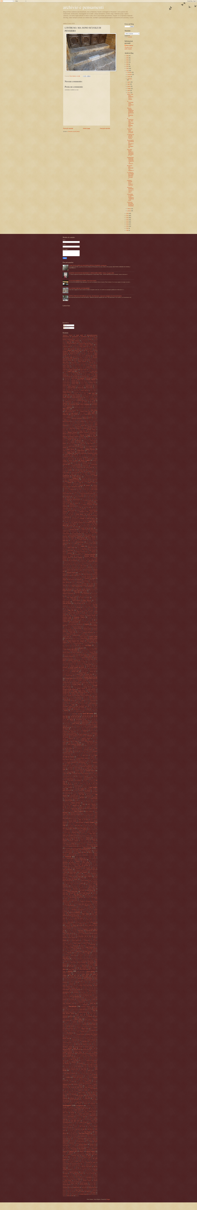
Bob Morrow (82, 438)
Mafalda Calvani (77, 804)
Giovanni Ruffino (80, 674)
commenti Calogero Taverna (82, 510)
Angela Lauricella (71, 368)
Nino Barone (85, 894)
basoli (72, 424)
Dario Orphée (79, 540)
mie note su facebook (76, 848)
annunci (90, 376)
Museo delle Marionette (68, 880)
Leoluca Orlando (87, 769)
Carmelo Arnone (93, 464)
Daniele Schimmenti (92, 539)
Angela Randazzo (87, 368)
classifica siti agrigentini (87, 504)
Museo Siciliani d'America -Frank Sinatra (71, 883)
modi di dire (83, 859)
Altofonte (71, 364)
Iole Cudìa (91, 740)
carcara (68, 463)
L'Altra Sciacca (93, 752)
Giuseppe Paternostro (91, 689)
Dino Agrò (86, 550)
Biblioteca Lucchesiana (83, 433)
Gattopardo (68, 645)
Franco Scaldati (65, 632)
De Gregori (93, 540)
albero (85, 353)
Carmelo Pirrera (80, 467)
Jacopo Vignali (86, 747)
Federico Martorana (76, 600)
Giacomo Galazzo (66, 652)
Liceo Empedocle (87, 777)
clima (80, 507)
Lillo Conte (65, 780)
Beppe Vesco (72, 429)
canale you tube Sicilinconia (92, 456)
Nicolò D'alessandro (72, 891)
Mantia (68, 808)
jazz (63, 748)
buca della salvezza (80, 442)
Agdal (78, 349)
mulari (74, 875)
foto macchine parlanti (84, 622)
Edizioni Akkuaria (89, 568)
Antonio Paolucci (70, 389)
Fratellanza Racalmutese (88, 632)
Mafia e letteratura (92, 804)
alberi (81, 353)
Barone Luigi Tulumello (71, 422)
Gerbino (94, 646)
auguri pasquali (74, 413)
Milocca (90, 852)
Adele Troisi (90, 346)
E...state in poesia (82, 565)
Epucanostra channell (82, 585)
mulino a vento (65, 876)
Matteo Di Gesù (74, 835)
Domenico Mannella (90, 554)
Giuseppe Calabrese (92, 680)
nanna (76, 884)
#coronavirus (84, 336)
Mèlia (64, 839)
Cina (73, 497)
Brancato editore (86, 440)
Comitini (82, 508)
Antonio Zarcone (67, 392)
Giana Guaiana (83, 655)
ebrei (89, 565)
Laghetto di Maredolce (71, 762)
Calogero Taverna (71, 452)
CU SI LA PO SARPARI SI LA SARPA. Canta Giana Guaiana (82, 280)
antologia (73, 379)
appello (70, 393)
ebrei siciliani (94, 565)
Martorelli (85, 829)
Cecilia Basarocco (84, 484)
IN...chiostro (71, 731)
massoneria (83, 832)
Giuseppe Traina (94, 695)
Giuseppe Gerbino (75, 682)
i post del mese (87, 713)
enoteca (71, 581)
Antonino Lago (93, 383)
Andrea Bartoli (93, 365)
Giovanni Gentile (93, 670)
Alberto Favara (90, 354)
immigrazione (85, 730)
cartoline (64, 471)
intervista (94, 738)
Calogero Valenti (89, 452)
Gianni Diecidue (77, 657)
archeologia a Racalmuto (75, 394)
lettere (81, 772)
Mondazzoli (78, 862)
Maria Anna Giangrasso (76, 814)
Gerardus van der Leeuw (82, 646)
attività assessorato (69, 411)
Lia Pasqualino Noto (75, 773)
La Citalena (92, 756)
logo (84, 784)
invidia (78, 740)
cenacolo (64, 485)
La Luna (73, 758)
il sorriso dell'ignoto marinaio (72, 730)
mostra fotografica (83, 872)
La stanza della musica (67, 761)
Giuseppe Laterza (86, 684)
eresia (69, 586)
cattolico (75, 482)
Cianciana (95, 495)
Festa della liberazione (87, 604)
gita (96, 675)
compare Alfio (70, 513)
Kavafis (89, 751)
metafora (73, 843)
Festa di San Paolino (80, 606)
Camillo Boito (73, 454)
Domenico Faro (79, 556)
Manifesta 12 (81, 807)
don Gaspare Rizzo (93, 560)
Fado (64, 596)
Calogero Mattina (80, 449)
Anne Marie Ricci (76, 376)
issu (78, 742)
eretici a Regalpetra (76, 586)
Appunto (75, 393)
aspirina (86, 403)
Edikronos (94, 567)
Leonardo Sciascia (90, 770)
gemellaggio (88, 645)
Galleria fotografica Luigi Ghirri (74, 642)
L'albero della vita (86, 752)
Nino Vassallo (94, 897)
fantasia (88, 596)
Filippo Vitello (86, 611)
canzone (70, 460)
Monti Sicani (82, 869)
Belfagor (87, 425)
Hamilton (66, 710)
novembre (129, 74)
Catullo (80, 482)
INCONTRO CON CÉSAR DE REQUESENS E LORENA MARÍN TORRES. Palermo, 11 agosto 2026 (91, 273)
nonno (92, 898)
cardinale (79, 463)
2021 (127, 66)
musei (72, 877)
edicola (89, 567)
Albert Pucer (90, 353)
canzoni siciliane (81, 461)
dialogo (84, 547)
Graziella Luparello (92, 702)
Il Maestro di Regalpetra (85, 727)
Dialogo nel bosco (92, 547)
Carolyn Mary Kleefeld (87, 468)
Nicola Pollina (82, 890)
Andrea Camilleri (66, 367)
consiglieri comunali (77, 515)
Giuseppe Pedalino (67, 691)
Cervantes (71, 488)
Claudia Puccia (87, 506)
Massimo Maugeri (67, 832)
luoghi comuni (80, 800)
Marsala (68, 829)
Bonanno (64, 439)
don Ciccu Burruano (73, 560)
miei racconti (88, 851)
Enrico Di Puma (85, 581)
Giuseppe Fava (84, 681)
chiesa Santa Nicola (71, 495)
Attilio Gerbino (94, 410)
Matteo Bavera (92, 833)
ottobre (129, 76)
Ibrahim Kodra (65, 722)
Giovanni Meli (93, 671)
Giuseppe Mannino (67, 685)
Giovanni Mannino (84, 671)
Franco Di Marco (80, 631)
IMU (95, 730)
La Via (90, 761)
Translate (130, 37)
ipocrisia (95, 740)
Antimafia (88, 378)
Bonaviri (69, 439)
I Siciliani (72, 720)
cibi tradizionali (67, 496)
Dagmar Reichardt (80, 537)
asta (64, 407)
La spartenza (93, 759)
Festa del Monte (67, 603)
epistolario (74, 585)
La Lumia (68, 758)
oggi (68, 907)
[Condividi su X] (86, 76)
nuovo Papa (66, 904)
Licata (85, 776)
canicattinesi (90, 457)
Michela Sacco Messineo (72, 844)
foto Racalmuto (93, 622)
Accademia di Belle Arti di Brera (85, 343)
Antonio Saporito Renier (74, 390)
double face (76, 564)
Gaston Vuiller (93, 643)
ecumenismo (73, 567)
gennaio (129, 210)
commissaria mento (73, 511)
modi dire (71, 861)
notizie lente (81, 900)
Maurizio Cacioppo (72, 836)
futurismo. (69, 635)
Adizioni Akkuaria (67, 347)
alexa (75, 360)
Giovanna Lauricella (83, 668)
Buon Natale (90, 443)
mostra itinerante (93, 872)
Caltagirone (76, 453)
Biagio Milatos (89, 431)
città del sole (82, 503)
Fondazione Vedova (92, 617)
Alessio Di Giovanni (67, 360)
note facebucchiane (73, 900)
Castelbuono (92, 474)
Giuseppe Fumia (66, 682)
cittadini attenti (65, 504)
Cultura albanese (88, 535)
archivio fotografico (85, 396)
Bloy (77, 438)
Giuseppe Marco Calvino (77, 685)
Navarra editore (92, 886)
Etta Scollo (79, 589)
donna (96, 561)
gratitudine (82, 702)
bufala (94, 442)
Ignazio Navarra (75, 723)
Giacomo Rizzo (73, 653)
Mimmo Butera (81, 853)
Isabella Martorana (89, 741)
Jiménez (92, 748)
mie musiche (67, 848)
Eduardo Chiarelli (71, 572)
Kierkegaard (94, 751)
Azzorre (64, 417)
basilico (87, 422)
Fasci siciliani (81, 597)
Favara (87, 597)
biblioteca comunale (72, 432)
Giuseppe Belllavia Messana (70, 680)
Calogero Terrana (80, 452)
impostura (91, 730)
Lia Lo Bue (66, 773)
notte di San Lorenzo (67, 901)
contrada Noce (89, 517)
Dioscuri (64, 551)
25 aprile (85, 339)
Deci (74, 542)
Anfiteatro (64, 368)
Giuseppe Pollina (74, 692)
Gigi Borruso (71, 659)
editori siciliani (81, 568)
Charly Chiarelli (94, 489)
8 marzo (90, 339)
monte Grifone (67, 868)
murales (79, 876)
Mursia (68, 877)
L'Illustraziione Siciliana (92, 754)
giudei (70, 677)
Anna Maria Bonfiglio (86, 374)
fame (76, 596)
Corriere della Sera (94, 525)
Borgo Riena (91, 439)
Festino (94, 606)
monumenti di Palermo (91, 869)
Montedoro (70, 869)
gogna (96, 699)
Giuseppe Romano (84, 692)
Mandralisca (69, 807)
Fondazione (81, 615)
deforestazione (86, 543)
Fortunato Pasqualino (77, 620)
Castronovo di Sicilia (74, 479)
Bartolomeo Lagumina (81, 422)
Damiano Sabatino (92, 537)
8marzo (95, 339)
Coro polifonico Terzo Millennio (69, 524)
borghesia (85, 439)
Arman (65, 400)
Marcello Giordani (75, 809)
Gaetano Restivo (84, 638)
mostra (65, 872)
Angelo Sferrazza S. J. (84, 372)
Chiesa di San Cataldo (72, 492)
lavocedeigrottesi (80, 765)
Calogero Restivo (81, 450)
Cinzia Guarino (91, 499)
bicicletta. (64, 435)
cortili (65, 528)
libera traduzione (85, 773)
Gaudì (73, 645)
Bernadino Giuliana (91, 429)
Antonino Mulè (66, 385)
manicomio (75, 807)
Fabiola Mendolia (94, 593)
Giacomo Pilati (93, 652)
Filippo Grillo (71, 610)
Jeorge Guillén (86, 748)
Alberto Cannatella (82, 354)
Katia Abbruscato (83, 751)
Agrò (85, 350)
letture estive (95, 772)
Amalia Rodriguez (78, 364)
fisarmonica (77, 614)
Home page (86, 128)
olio (71, 907)
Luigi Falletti (81, 794)
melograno (82, 839)
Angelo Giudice (87, 371)
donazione (90, 561)
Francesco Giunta (87, 628)
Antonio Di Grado (71, 387)
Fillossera (91, 611)
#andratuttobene (75, 336)
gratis (77, 702)
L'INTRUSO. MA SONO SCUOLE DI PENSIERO (130, 204)
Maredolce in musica (75, 812)
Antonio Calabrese (72, 386)
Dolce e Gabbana (78, 553)
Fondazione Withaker (67, 618)
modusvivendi (93, 861)
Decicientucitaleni (80, 542)
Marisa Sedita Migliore (82, 828)
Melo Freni (69, 839)
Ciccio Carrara (74, 496)
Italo (84, 745)
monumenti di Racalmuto (68, 870)
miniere (95, 855)
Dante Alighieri (72, 540)
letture (90, 772)
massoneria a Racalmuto (91, 832)
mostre (79, 873)
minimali (68, 857)
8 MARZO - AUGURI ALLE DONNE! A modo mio (130, 183)
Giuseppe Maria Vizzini (87, 685)
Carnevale (79, 468)
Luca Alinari (75, 790)
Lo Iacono (80, 784)
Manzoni (81, 808)
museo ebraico (77, 880)
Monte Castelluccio (79, 866)
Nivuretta (71, 898)
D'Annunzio (65, 536)
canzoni (76, 460)
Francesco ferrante (78, 628)
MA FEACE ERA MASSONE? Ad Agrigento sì (130, 168)
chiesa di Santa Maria (67, 493)
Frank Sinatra (73, 632)
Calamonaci (70, 447)
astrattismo (82, 407)
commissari (65, 511)
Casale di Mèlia (66, 472)
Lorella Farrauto (77, 786)
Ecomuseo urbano (66, 567)
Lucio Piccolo (88, 791)
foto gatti (87, 621)
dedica (76, 543)
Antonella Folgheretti (91, 379)
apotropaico (65, 393)
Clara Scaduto (78, 504)
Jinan (96, 748)
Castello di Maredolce (76, 477)
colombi (94, 507)
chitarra (82, 495)
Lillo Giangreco (78, 780)
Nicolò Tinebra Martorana (84, 893)
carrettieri (70, 470)
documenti (69, 553)
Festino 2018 (65, 607)
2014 (127, 222)
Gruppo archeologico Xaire (81, 706)
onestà (80, 907)
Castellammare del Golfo (68, 475)
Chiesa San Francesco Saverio (86, 493)
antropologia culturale (78, 392)
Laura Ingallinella (76, 763)
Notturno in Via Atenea (85, 901)
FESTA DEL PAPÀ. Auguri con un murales (130, 130)
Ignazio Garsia (94, 722)
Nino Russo (81, 897)
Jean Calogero (69, 748)
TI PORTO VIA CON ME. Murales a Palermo (130, 136)
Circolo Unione (91, 502)
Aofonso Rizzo (85, 392)
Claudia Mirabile (72, 506)
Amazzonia (89, 364)
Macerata (71, 801)
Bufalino (64, 443)
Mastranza (64, 833)
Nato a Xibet (81, 886)
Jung (63, 751)
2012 (127, 226)
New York (91, 887)
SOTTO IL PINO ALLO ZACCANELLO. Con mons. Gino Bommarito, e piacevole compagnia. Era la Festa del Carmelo (95, 296)
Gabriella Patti (76, 635)
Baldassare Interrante (66, 418)
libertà (96, 773)
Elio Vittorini (81, 575)
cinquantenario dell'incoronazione (73, 499)
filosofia (83, 613)
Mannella (64, 808)
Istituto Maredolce (77, 745)
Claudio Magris (65, 507)
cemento (94, 484)
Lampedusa (94, 762)
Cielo (87, 496)
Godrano (80, 699)
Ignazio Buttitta (85, 722)
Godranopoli (85, 699)
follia (77, 615)
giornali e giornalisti (91, 666)
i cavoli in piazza (78, 711)
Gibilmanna (89, 657)
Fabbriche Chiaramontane (68, 593)
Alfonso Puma (66, 362)
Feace (79, 599)
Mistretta (94, 858)
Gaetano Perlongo (76, 638)
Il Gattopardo (78, 726)
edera (78, 567)
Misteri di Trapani (88, 858)
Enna (95, 579)
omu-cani (75, 907)
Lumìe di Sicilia (68, 800)
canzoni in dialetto (85, 460)
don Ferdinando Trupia (83, 560)
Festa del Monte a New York (90, 603)
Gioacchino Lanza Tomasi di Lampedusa (88, 660)
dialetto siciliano (71, 547)
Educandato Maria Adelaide (83, 572)
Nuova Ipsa (95, 902)
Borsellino (69, 440)
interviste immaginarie (72, 740)
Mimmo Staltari (78, 855)
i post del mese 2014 (86, 715)
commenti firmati (92, 510)
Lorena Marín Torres (86, 786)
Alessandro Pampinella (73, 358)
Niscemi (66, 898)
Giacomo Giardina (76, 652)
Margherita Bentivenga (89, 812)
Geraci (68, 646)
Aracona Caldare (83, 393)
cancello (76, 457)
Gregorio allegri (77, 703)
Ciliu (64, 497)
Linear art (65, 783)
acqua (69, 346)
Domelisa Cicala (74, 554)
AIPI (94, 350)
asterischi (69, 407)
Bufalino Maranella (71, 443)
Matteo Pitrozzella (82, 835)
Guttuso (88, 709)
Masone (94, 829)
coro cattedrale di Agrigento (77, 522)
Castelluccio (75, 478)
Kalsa (67, 751)
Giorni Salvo (88, 667)
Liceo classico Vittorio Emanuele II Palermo (74, 777)
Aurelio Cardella (74, 414)
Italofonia (94, 745)
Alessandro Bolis (87, 357)
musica (82, 883)
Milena (84, 852)
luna (76, 800)
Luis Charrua (75, 798)
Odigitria (86, 905)
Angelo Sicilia (93, 372)
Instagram (64, 738)
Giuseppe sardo (66, 693)
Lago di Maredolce (82, 762)
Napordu (80, 884)
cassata (80, 474)
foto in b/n (66, 622)
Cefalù (90, 484)
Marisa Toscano (91, 828)
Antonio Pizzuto (85, 389)
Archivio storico (93, 396)
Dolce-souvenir (85, 553)
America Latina (66, 365)
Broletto (72, 442)
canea (80, 457)
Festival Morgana (72, 607)
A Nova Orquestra (85, 340)
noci (80, 898)
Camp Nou (88, 454)
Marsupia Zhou (74, 829)
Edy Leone (91, 572)
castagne (86, 474)
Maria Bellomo (91, 815)
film (95, 611)
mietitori (74, 852)
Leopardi (64, 772)
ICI (69, 722)
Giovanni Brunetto (67, 670)
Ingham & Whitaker (83, 734)
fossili (85, 620)
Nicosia (94, 893)
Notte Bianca (93, 900)
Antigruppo (81, 378)
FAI (67, 596)
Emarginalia (87, 578)
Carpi (93, 468)
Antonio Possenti (93, 389)
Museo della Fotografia (92, 879)
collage (89, 507)
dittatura (64, 553)
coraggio (64, 522)
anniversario (84, 376)
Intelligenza (77, 738)
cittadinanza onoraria (91, 503)
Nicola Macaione (66, 890)
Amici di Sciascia (78, 365)
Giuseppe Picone (92, 691)
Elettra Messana (86, 574)
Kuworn (80, 752)
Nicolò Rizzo (73, 893)
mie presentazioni (84, 849)
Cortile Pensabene (94, 526)
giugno (129, 86)
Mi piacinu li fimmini (85, 843)
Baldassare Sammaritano (77, 418)
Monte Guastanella (77, 868)
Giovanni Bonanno (93, 668)
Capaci (88, 461)
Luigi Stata (89, 797)
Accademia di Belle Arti (72, 343)
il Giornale (73, 727)
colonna (64, 508)
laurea (90, 763)
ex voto (72, 592)
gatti (63, 645)
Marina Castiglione (90, 822)
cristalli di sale (93, 529)
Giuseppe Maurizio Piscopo (90, 677)
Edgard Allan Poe (83, 567)
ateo (95, 407)
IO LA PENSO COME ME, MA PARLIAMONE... (79, 288)
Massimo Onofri (75, 832)
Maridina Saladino (73, 821)
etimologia (69, 589)
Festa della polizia (71, 606)
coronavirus (71, 525)
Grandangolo (93, 700)
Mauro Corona (93, 836)
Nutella (72, 904)
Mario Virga (72, 828)
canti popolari (79, 458)
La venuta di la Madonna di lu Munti (79, 761)
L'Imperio (64, 755)
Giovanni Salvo (88, 674)
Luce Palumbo (87, 790)
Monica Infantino (86, 862)
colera (84, 507)
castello (82, 475)
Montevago (77, 869)
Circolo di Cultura (88, 500)
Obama (77, 905)
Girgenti (81, 675)
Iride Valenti (81, 741)
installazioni (70, 738)
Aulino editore (91, 413)
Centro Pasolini (94, 486)
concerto (90, 513)
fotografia (86, 624)
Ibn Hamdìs (94, 720)
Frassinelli (79, 632)
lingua (71, 783)
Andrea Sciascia (75, 367)
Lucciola (81, 790)
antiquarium (94, 378)
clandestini (71, 504)
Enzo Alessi (79, 582)
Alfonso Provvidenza (92, 361)
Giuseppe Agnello (69, 678)
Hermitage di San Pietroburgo (86, 710)
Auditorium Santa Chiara (85, 411)
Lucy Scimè (74, 793)
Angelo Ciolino (90, 369)
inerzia (83, 733)
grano (68, 702)
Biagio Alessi (82, 431)
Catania (91, 481)
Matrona (86, 833)
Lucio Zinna (94, 791)
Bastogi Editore (77, 424)
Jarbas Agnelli (93, 747)
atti (63, 410)
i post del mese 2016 (75, 716)
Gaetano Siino (66, 639)
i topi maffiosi (77, 720)
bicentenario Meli (92, 433)
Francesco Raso (79, 629)
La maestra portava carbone (82, 758)
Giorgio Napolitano (80, 664)
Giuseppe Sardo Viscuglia (77, 693)
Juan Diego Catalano (88, 749)
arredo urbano (89, 400)
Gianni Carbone (70, 657)
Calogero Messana (90, 449)
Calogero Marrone (70, 449)
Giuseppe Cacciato (82, 680)
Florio (73, 615)
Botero (73, 440)
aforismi (65, 349)
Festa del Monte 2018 (78, 603)
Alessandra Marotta (78, 357)
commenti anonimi (71, 510)
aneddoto (94, 367)
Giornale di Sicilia (75, 666)
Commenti (66, 327)
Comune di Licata (78, 513)
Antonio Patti (77, 389)
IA (89, 720)
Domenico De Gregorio (68, 556)
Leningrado (76, 769)
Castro (95, 478)
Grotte (73, 705)
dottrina (94, 563)
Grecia (71, 703)
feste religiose (88, 606)
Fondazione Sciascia (79, 617)
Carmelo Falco (85, 465)
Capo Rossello (93, 461)
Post (65, 325)
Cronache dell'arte (84, 532)
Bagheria (84, 417)
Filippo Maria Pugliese (89, 610)
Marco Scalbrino (89, 811)
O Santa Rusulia (70, 905)
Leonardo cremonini (69, 770)
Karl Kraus (76, 751)
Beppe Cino (79, 428)
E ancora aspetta (94, 564)
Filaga (96, 607)
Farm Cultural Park (71, 597)
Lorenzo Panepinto (68, 787)
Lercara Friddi (70, 772)
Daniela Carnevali (66, 539)
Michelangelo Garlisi (91, 844)
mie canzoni (94, 846)
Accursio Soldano (89, 344)
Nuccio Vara (66, 902)
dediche (80, 543)
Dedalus (71, 543)
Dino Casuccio (92, 550)
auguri (94, 411)
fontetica (94, 618)
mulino (94, 875)
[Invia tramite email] (84, 76)
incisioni (85, 731)
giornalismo (65, 667)
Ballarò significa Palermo (93, 418)
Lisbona (75, 784)
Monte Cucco (95, 866)
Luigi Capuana (65, 794)
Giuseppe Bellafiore (79, 678)
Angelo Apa (65, 369)
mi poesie (92, 843)
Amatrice (84, 364)
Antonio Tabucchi (84, 390)
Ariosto (87, 399)
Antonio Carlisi (80, 386)
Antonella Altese (80, 379)
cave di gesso (76, 484)
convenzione (66, 521)
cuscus (95, 535)
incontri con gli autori (92, 731)
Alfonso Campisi (73, 361)
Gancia (94, 642)
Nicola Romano (89, 890)
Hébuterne (78, 710)
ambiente (94, 364)
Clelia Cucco (72, 507)
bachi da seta (75, 417)
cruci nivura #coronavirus (76, 533)
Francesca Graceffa (79, 625)
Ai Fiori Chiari (89, 350)
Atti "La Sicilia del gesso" (71, 410)
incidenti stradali (79, 731)
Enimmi (90, 579)
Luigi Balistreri (81, 793)
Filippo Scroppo (72, 611)
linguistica (81, 783)
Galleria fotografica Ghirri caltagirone (76, 641)
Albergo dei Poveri (74, 353)
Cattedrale (69, 482)
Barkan (82, 421)
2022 (127, 64)
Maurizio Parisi (87, 836)
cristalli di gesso (84, 529)
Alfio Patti (87, 360)
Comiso (69, 508)
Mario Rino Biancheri (79, 826)
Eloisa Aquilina (94, 575)
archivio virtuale (66, 397)
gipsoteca (76, 675)
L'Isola (79, 755)
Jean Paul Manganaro (78, 748)
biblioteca (64, 432)
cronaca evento (75, 532)
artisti (70, 403)
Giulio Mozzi (79, 677)
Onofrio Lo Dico (85, 907)
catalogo (66, 481)
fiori (68, 614)
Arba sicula (91, 393)
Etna (74, 589)
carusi (68, 471)
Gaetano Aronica (74, 636)
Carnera (74, 468)
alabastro (83, 351)
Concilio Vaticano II (80, 514)
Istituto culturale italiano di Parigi (90, 744)
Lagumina (89, 762)
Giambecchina (94, 653)
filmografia (64, 613)
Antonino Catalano (84, 382)
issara (64, 742)
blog (87, 436)
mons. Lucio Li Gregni (72, 865)
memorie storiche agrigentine (86, 840)
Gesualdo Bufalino (74, 650)
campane (94, 454)
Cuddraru (65, 535)
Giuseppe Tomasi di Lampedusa (83, 695)
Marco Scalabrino (78, 811)
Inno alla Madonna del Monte (76, 735)
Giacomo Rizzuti (80, 653)
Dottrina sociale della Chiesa (68, 564)
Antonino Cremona (66, 383)
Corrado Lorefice (86, 525)
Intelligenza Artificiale (86, 738)
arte (94, 400)
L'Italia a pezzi (85, 755)
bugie (78, 443)
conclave (88, 514)
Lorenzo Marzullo (94, 786)
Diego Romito (91, 549)
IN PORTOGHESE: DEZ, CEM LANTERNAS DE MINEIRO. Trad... (130, 122)
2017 (127, 215)
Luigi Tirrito (95, 797)
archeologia (65, 394)
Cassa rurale (74, 474)
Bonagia (94, 438)
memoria (87, 839)
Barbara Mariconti (66, 421)
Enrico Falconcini (93, 581)
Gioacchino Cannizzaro (73, 660)
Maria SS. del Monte (83, 819)
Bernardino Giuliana (66, 431)
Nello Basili (69, 887)
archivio (68, 396)
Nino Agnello (77, 894)
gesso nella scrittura (72, 649)
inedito (79, 733)
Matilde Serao (80, 833)
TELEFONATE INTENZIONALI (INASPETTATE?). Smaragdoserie (130, 144)
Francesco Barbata (93, 625)
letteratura (77, 772)
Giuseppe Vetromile (76, 696)
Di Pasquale (70, 546)
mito (63, 859)
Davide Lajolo (86, 540)
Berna (84, 429)
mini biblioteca (90, 855)
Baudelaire (84, 424)
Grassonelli (72, 702)
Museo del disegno (73, 879)
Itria (74, 747)
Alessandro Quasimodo (83, 358)
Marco (65, 811)
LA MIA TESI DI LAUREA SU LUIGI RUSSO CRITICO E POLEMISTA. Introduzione (87, 265)
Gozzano (78, 700)
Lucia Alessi (94, 790)
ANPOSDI (95, 376)
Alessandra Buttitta (68, 357)
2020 (127, 68)
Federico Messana (87, 600)
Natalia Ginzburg (74, 886)
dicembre (129, 72)
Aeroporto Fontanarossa (80, 347)
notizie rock (87, 900)
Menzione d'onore (66, 842)
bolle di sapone (89, 438)
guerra (69, 709)
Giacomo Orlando (85, 652)
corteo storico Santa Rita (84, 526)
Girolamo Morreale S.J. (89, 675)
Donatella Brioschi (83, 561)
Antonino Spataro (74, 385)
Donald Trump (76, 561)
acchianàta (80, 344)
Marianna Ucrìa (93, 819)
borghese (80, 439)
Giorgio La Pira (73, 664)
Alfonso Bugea (65, 361)
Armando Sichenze (81, 400)
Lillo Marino (85, 780)
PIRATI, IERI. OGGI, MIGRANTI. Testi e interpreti (130, 97)
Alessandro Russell (92, 358)
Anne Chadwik (90, 375)
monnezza (94, 862)
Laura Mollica (84, 763)
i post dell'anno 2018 (80, 719)
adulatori (73, 347)
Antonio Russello (66, 390)
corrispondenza (67, 526)
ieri (71, 722)
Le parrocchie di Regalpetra (85, 766)
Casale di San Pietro (75, 472)
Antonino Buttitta (75, 382)
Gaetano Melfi (68, 638)
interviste (64, 740)
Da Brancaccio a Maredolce (76, 536)
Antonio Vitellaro (93, 390)
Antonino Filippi (75, 383)
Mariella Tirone (71, 822)
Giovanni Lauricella (66, 671)
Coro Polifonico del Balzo (90, 522)
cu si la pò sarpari (91, 533)
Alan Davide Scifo (91, 351)
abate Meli (69, 342)
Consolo (84, 515)
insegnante (85, 737)
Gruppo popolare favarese (91, 707)
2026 (127, 55)
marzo (129, 92)
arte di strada (76, 401)
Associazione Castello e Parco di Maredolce (79, 404)
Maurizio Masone (80, 836)
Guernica (65, 709)
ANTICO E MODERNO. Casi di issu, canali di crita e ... (130, 190)
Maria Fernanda (73, 818)
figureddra (91, 607)
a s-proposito (91, 340)
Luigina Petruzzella (67, 798)
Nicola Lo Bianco (92, 889)
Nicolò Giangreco (84, 891)
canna (95, 457)
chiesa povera (76, 493)
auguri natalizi (66, 413)
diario (70, 549)
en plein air (85, 579)
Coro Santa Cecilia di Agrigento (84, 524)
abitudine (83, 342)
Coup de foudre (89, 528)
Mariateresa (65, 821)
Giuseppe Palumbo (81, 688)
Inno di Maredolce (89, 735)
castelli (77, 475)
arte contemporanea (67, 401)
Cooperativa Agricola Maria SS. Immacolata (79, 521)
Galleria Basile (81, 639)
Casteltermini (83, 478)
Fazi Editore (74, 599)
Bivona (82, 436)
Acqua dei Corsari (75, 346)
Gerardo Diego (73, 646)
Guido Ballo (75, 709)
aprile (128, 90)
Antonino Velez (81, 385)
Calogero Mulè (65, 450)
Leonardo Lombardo (79, 770)
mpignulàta (70, 875)
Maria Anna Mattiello (86, 814)
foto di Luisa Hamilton (74, 621)
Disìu (74, 551)
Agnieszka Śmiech (88, 349)
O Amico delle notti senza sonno (85, 904)
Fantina (92, 596)
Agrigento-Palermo (78, 350)
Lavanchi (94, 763)
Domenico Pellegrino (77, 557)
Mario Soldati (86, 826)
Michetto (88, 846)
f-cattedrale (84, 592)
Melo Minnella (76, 839)
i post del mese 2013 (76, 715)
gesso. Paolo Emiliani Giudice (92, 649)
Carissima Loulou (86, 463)
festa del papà (78, 604)
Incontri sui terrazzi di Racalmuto (69, 733)
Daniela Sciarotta (83, 539)
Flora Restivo (86, 614)
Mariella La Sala (82, 821)
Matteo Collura (66, 835)
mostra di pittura (73, 872)
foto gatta (82, 621)
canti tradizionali (88, 458)
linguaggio (76, 783)
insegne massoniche (92, 737)
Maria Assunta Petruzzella (82, 815)
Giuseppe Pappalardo (92, 688)
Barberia (73, 421)
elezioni (68, 575)
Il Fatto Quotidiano (70, 726)
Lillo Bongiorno (93, 779)
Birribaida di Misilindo (74, 436)
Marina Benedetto (79, 822)
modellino (71, 859)
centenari (81, 485)
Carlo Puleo (65, 464)
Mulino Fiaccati (72, 876)
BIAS (95, 431)
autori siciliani (71, 415)
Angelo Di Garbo (80, 371)
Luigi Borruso (93, 793)
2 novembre (77, 339)
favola (69, 599)
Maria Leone (80, 818)
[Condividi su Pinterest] (89, 76)
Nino (71, 894)
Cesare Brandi (86, 488)
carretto (75, 470)
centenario (87, 485)
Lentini (81, 769)
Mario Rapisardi (70, 826)
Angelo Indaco (94, 371)
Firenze (71, 614)
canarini (65, 457)
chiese (78, 495)
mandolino (88, 805)
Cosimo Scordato (80, 528)
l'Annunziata (84, 754)
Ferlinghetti (83, 601)
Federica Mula (93, 599)
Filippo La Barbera (79, 610)
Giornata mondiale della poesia (77, 667)
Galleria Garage (84, 642)
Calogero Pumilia (72, 450)
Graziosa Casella (66, 703)
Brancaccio (79, 440)
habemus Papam (94, 709)
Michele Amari (65, 846)
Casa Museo (81, 471)
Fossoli (89, 620)
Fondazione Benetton (91, 615)
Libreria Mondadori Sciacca (67, 776)
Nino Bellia (92, 894)
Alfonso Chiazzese (82, 361)
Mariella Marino (89, 821)
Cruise (85, 533)
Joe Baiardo (66, 749)
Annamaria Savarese (83, 375)
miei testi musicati (68, 852)
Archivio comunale (76, 396)
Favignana (64, 599)
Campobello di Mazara (78, 456)
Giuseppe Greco (93, 682)
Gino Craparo (91, 659)
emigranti (94, 578)
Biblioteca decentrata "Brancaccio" (70, 433)
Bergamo (79, 429)
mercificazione (81, 842)
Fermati (89, 601)
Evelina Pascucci (92, 590)
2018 (127, 213)
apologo (94, 392)
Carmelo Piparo (72, 467)
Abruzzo (88, 342)
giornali (82, 666)
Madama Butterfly (78, 801)
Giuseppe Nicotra (71, 688)
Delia (64, 544)
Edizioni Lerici (69, 571)
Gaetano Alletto (66, 636)
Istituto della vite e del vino (67, 745)
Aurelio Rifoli (87, 414)
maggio (129, 88)
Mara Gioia (87, 808)
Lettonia (86, 772)
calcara (81, 447)
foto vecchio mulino (72, 624)
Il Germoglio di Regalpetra (86, 726)
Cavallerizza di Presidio (67, 484)
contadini (72, 517)
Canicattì (84, 457)
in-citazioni (65, 731)
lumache (87, 798)
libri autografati (79, 776)
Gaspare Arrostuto (86, 643)
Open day (91, 907)
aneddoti (88, 367)
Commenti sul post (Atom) (73, 131)
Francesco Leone (70, 629)
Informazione (88, 733)
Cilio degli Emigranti (92, 496)
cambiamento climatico (92, 453)
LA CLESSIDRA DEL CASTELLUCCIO (130, 104)
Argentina (80, 399)
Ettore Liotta (85, 589)
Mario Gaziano (70, 825)
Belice (92, 425)
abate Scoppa (77, 342)
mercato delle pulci (74, 842)
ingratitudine (91, 734)
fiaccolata (79, 607)
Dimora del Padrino (78, 550)
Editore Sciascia (75, 568)
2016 (127, 217)
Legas (64, 769)
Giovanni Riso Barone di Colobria (69, 674)
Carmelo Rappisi (89, 467)
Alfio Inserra (80, 360)
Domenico (81, 554)
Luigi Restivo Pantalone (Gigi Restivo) (71, 797)
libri (74, 776)
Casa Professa (89, 471)
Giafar (85, 653)
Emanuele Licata (71, 578)
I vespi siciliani (84, 720)
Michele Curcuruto (73, 846)
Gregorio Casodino (84, 703)
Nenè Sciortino (75, 887)
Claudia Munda (80, 506)
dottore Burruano (89, 563)
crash (67, 529)
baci (80, 417)
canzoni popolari (72, 461)
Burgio (76, 445)
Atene (92, 407)
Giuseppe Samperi (92, 692)
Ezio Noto (77, 592)
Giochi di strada (65, 663)
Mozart (85, 873)
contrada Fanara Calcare (80, 517)
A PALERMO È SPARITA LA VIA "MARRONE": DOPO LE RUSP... (130, 197)
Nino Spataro (87, 897)
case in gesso (85, 472)
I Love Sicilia (68, 713)
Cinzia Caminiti (84, 499)
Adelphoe (95, 346)
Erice (83, 586)
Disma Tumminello (81, 551)
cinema (82, 497)
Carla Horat (94, 463)
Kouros (76, 752)
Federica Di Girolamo (86, 599)
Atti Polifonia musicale (82, 410)
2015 (127, 219)
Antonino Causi (92, 382)
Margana (82, 812)
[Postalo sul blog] (85, 76)
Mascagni (90, 829)
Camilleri (66, 454)
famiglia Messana (82, 596)
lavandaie (65, 765)
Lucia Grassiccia (66, 791)
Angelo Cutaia (70, 371)
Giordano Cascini (73, 663)
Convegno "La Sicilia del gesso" (87, 518)
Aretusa (74, 399)
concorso (94, 514)
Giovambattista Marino (72, 668)
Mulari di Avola (80, 875)
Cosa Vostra (73, 528)
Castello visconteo (67, 478)
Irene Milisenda (67, 741)
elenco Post (78, 574)
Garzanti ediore (70, 643)
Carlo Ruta (71, 464)
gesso (82, 648)
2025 (127, 57)
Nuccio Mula (94, 901)
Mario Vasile (65, 828)
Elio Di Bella (74, 575)
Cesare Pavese (94, 488)
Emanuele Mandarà (79, 578)
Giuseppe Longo (94, 684)
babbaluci (69, 417)
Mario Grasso (91, 825)
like (75, 779)
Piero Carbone (129, 45)
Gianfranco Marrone (88, 656)
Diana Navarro (65, 549)
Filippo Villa (79, 611)
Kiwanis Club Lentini (68, 752)
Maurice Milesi (65, 836)
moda (67, 859)
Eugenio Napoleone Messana (79, 590)
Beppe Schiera (65, 429)
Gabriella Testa (93, 635)
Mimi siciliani (65, 853)
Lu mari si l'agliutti (80, 789)
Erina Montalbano (89, 586)
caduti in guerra (71, 446)
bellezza (95, 425)
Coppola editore (92, 521)
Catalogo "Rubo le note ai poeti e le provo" (78, 481)
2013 (127, 224)
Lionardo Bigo (87, 783)
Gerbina (90, 646)
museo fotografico (94, 880)
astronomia (87, 407)
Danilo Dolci (65, 540)
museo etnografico (85, 880)
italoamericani (88, 745)
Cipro (72, 500)
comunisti (85, 513)
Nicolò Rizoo (65, 893)
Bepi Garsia (72, 428)
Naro (85, 884)
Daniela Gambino (74, 539)
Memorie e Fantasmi (73, 840)
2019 (127, 70)
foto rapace (65, 624)
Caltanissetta (83, 453)
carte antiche (90, 470)
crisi (79, 529)
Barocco (87, 421)
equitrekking (90, 585)
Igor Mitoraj (92, 723)
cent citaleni (75, 485)
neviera (86, 887)
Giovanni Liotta (75, 671)
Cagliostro (91, 446)
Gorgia (73, 700)
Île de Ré (79, 730)
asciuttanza (82, 403)
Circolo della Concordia (79, 500)
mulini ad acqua (88, 875)
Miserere (76, 858)
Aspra (91, 403)
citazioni (76, 503)
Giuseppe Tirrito (70, 695)
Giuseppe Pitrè (66, 692)
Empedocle (79, 579)
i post (79, 713)
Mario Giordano (85, 825)
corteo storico (75, 526)
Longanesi (71, 786)
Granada (87, 700)
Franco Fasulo (87, 631)
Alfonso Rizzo (74, 362)
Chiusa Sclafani (88, 495)
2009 (127, 230)
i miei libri (74, 713)
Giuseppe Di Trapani (76, 681)
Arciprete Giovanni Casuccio (78, 397)
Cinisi (64, 499)
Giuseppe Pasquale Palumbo (69, 689)
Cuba (96, 533)
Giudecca (65, 677)
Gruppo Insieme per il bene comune (76, 707)
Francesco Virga (71, 631)
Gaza (76, 645)
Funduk (65, 635)
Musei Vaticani (88, 877)
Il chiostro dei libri (82, 724)
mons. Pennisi (93, 865)
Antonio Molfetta (89, 387)
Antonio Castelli (88, 386)
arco (96, 397)
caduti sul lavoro (80, 446)
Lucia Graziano (73, 791)
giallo (89, 653)
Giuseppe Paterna (81, 689)
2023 (127, 62)
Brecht (64, 442)
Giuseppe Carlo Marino (67, 681)
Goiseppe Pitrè (67, 700)
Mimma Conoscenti (73, 853)
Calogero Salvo (90, 450)
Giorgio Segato (88, 664)
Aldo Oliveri (88, 355)
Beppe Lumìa (93, 428)
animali (64, 374)
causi (84, 482)
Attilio (88, 410)
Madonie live (89, 801)
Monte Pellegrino (86, 868)
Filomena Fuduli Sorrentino (74, 613)
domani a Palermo (66, 554)
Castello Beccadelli (88, 475)
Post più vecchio (105, 128)
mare (95, 811)
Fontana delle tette (82, 618)
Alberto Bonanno (74, 354)
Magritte (69, 805)
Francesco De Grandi (68, 628)
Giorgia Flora (79, 663)
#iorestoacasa (92, 336)
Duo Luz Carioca (87, 564)
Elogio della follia (87, 575)
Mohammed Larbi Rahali (68, 862)
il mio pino (93, 727)
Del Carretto (93, 543)
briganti (68, 442)
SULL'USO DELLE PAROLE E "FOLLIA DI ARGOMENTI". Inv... (130, 152)
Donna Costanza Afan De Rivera (70, 563)
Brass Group (93, 440)
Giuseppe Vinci (84, 696)
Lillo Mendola (91, 780)
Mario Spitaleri (93, 826)
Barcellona (78, 421)
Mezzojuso (78, 843)
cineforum (77, 497)
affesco (87, 347)
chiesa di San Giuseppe (91, 492)
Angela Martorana (79, 368)
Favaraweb (94, 597)
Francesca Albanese (70, 625)
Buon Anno (83, 443)
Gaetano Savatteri (93, 638)
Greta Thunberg (92, 703)
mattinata (88, 835)
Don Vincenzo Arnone (68, 561)
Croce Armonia (66, 532)
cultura (81, 535)
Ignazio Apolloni (77, 722)
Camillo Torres (81, 454)
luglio (128, 84)
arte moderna (84, 401)
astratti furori (76, 407)
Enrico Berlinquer (77, 581)
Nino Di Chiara (78, 896)
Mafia (83, 804)
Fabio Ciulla (77, 593)
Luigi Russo (82, 797)
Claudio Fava (93, 506)
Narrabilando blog (91, 884)
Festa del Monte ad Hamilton (68, 604)
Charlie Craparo (86, 489)
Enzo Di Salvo (93, 582)
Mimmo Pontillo (71, 855)
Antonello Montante (66, 382)
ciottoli (68, 500)
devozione (80, 544)
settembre (129, 78)
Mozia (89, 873)
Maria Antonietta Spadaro (71, 815)
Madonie (83, 801)
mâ (63, 801)
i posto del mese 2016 (91, 719)
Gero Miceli (72, 648)
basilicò (92, 422)
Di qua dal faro (76, 546)
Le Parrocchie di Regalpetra (73, 766)
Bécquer (83, 425)
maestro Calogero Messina (68, 804)
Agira (82, 349)
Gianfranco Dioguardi (68, 656)
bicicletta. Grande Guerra (73, 435)
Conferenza (65, 515)
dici (79, 549)
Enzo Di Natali (86, 582)
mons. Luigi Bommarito (83, 865)
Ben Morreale (78, 426)
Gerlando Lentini (66, 648)
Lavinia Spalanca (72, 765)
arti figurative (93, 401)
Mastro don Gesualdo (72, 833)
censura (69, 485)
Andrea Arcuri (85, 365)
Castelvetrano (89, 478)
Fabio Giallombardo (85, 593)
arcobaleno (66, 399)
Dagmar (72, 537)
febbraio (129, 208)
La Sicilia (82, 759)
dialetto (83, 546)
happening (72, 710)
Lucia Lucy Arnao (80, 791)
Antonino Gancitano (84, 383)
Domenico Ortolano (67, 557)
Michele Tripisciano (82, 846)
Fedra (95, 600)
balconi (95, 417)
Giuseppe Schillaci (88, 693)
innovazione (73, 737)
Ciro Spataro (70, 503)
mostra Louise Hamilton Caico (69, 873)
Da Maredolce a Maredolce (90, 536)
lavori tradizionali (88, 765)
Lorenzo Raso (77, 787)
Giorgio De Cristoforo (87, 663)
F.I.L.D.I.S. (94, 592)
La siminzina (87, 759)
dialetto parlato (90, 546)
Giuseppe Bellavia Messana (91, 678)
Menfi (94, 840)
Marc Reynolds (94, 808)
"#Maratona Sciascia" (68, 335)
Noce (76, 898)
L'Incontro (75, 755)
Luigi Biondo (88, 793)
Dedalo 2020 (65, 543)
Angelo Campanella (73, 369)
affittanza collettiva (94, 347)
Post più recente (68, 128)
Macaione (67, 801)
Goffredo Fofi (91, 699)
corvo (68, 528)
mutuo (91, 883)
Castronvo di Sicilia (86, 479)
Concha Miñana (71, 514)
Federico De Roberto (66, 600)
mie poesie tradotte (74, 849)
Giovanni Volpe (69, 675)
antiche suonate (67, 378)
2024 (127, 60)
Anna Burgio (77, 374)
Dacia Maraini (66, 537)
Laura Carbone (67, 763)
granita (64, 702)
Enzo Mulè (84, 583)
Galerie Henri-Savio (74, 639)
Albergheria (65, 353)
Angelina (94, 368)
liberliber (92, 773)
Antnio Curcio (67, 379)
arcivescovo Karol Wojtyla (89, 397)
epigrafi (69, 585)
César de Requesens (79, 488)
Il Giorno (77, 727)
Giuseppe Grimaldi (67, 684)
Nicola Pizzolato (74, 890)
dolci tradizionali (93, 553)
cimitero (68, 497)
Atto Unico (77, 411)
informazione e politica (73, 734)
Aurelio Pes (81, 414)
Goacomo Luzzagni (73, 699)
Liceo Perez (95, 777)
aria (84, 399)
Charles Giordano (79, 489)
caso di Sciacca (92, 472)
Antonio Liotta (81, 387)
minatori (84, 855)
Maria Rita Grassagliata (72, 819)
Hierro (95, 710)
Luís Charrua (82, 798)
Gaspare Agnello (77, 643)
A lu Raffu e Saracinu (74, 340)
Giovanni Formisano (85, 670)
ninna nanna (65, 894)
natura (86, 886)
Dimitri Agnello (70, 550)
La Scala (77, 759)
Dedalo (94, 542)
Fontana (75, 618)
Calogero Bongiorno (89, 447)
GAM (90, 642)
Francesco (86, 625)
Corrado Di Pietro (78, 525)
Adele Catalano (83, 346)
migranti (79, 852)
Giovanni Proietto (83, 673)
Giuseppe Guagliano (76, 684)
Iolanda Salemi (84, 740)
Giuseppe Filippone (92, 681)
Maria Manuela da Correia (88, 818)
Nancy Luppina (70, 884)
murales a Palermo (87, 876)
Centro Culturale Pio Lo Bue (74, 486)
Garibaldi (64, 643)
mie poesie (87, 848)
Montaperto (71, 866)
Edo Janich (91, 571)
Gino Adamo (84, 659)
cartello (95, 470)
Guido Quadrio (82, 709)
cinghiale (94, 497)
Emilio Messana (71, 579)
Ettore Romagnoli (93, 589)
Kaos (71, 751)
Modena (76, 859)
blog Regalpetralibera (70, 438)
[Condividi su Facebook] (88, 76)
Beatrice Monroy (77, 425)
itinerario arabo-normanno (67, 747)
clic (76, 507)
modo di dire (85, 861)
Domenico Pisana (88, 557)
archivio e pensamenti (83, 7)
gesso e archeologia (89, 648)
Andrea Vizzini (82, 367)
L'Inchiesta (69, 755)
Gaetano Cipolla (93, 636)
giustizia (91, 696)
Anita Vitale (70, 374)
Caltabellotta (69, 453)
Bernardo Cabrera (75, 431)
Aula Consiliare (83, 413)
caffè (86, 446)
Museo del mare (83, 879)
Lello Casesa (70, 769)
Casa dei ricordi (74, 471)
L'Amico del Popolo (67, 754)
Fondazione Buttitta (67, 617)
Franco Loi (94, 631)
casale (95, 471)
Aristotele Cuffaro (93, 399)
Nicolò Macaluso (92, 891)
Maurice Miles (93, 835)
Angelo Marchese (67, 372)
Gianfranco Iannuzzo (78, 656)
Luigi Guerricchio (90, 794)
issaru (69, 742)
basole (68, 424)
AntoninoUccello (89, 385)
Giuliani (73, 677)
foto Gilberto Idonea (93, 621)
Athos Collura (66, 408)
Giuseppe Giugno (85, 682)
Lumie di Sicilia (93, 798)
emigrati (64, 579)
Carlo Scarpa (77, 464)
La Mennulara (92, 758)
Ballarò (85, 418)
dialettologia (79, 547)
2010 (127, 228)
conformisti (70, 515)
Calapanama (76, 447)
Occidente (81, 905)
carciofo (74, 463)
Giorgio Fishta (66, 664)
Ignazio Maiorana (67, 723)
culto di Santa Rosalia (73, 535)
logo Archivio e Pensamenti (91, 784)
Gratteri (86, 702)
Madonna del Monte (75, 803)
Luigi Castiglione (73, 794)
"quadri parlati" (79, 335)
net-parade (81, 887)
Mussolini (87, 883)
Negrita (64, 887)
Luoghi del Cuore (88, 800)
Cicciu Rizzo (81, 496)
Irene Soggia (75, 741)
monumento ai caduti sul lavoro (81, 870)
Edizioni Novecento (76, 571)
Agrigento (69, 350)
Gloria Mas (66, 699)
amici (72, 365)
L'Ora (91, 755)
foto (93, 620)
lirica (71, 784)
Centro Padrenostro (85, 486)
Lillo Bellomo (86, 779)
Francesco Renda (87, 629)
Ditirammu (93, 551)
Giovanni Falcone (76, 670)
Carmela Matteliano (85, 464)
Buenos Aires (89, 442)
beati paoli (70, 425)
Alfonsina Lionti (93, 360)
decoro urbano (88, 542)
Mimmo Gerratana (89, 853)
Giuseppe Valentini (67, 696)
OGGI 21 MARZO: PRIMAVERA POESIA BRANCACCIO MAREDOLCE (130, 112)
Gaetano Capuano (83, 636)
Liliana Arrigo (80, 779)
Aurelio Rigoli (94, 414)
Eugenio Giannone (67, 590)
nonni (88, 898)
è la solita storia (67, 565)
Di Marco (64, 546)
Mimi (95, 852)
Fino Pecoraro (89, 613)
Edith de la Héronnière (67, 568)
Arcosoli (70, 399)
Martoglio (80, 829)
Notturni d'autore (76, 901)
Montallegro (65, 866)
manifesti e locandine (91, 807)
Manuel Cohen (74, 808)
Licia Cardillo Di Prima (68, 779)
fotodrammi (80, 624)
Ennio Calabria (65, 581)
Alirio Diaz (91, 362)
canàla (84, 456)
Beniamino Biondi (92, 426)
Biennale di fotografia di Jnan (87, 435)
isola (95, 741)
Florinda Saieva (66, 615)
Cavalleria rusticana (91, 482)
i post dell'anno (69, 719)
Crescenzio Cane (73, 529)
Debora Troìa (69, 542)
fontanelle (89, 618)
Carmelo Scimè (69, 468)
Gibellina (83, 657)
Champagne (66, 489)
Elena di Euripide (71, 574)
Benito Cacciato (65, 428)
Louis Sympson (84, 787)
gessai (76, 648)
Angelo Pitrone (75, 372)
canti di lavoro (71, 458)
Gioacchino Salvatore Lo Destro (78, 661)
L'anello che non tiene (77, 754)
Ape (91, 392)
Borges (74, 439)
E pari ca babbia (74, 565)
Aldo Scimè (94, 355)
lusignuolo (94, 800)
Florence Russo (93, 614)
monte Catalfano (88, 866)
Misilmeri (81, 858)
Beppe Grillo (86, 428)
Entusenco (73, 582)
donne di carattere (81, 563)
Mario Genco (77, 825)
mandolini (83, 805)
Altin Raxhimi (66, 364)
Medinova (88, 838)
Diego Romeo (84, 549)
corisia (68, 522)
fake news (71, 596)
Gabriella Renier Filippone (84, 635)
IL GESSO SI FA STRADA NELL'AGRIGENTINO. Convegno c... (130, 175)
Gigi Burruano (78, 659)
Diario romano (75, 549)
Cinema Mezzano (88, 497)
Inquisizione (79, 737)
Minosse (64, 858)
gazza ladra (81, 645)
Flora (81, 614)
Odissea (91, 905)
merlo (86, 842)
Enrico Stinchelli (66, 582)
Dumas (81, 564)
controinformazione (74, 518)
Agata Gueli (72, 349)
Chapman (72, 489)
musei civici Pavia (80, 877)
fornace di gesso (66, 620)
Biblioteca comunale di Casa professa (87, 432)
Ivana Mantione (80, 747)
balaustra (90, 417)
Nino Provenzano (73, 897)
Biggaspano (65, 436)
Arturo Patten (75, 403)
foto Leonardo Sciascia (74, 622)
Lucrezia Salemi (67, 793)
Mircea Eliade (70, 858)
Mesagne (90, 842)
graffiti (82, 700)
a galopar (66, 340)
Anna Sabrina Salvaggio (73, 375)
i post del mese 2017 (86, 716)
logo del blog (65, 786)
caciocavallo (65, 446)
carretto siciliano (82, 470)
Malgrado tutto (76, 805)
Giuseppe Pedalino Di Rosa (79, 691)
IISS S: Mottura (74, 724)
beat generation (90, 424)
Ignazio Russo (85, 723)
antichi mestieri (74, 378)
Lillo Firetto (70, 780)
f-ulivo (90, 592)
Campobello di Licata (67, 456)
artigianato (65, 403)
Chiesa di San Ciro (81, 492)
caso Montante (65, 474)
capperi (64, 463)
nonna (84, 898)
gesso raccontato (82, 649)
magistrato (64, 805)
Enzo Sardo (90, 583)
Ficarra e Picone (85, 607)
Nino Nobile (66, 897)
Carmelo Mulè (65, 467)
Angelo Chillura (83, 369)
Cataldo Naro (94, 479)
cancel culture (70, 457)
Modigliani (77, 861)
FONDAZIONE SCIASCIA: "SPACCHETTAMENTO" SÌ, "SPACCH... (130, 160)
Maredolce (65, 812)
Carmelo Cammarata (76, 465)
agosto (129, 82)
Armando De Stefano (72, 400)
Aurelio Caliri (65, 414)
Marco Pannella (70, 811)
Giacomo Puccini (66, 653)
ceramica (66, 488)
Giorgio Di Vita (94, 663)
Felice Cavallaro (66, 601)
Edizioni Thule (84, 571)
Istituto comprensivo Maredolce (74, 744)
